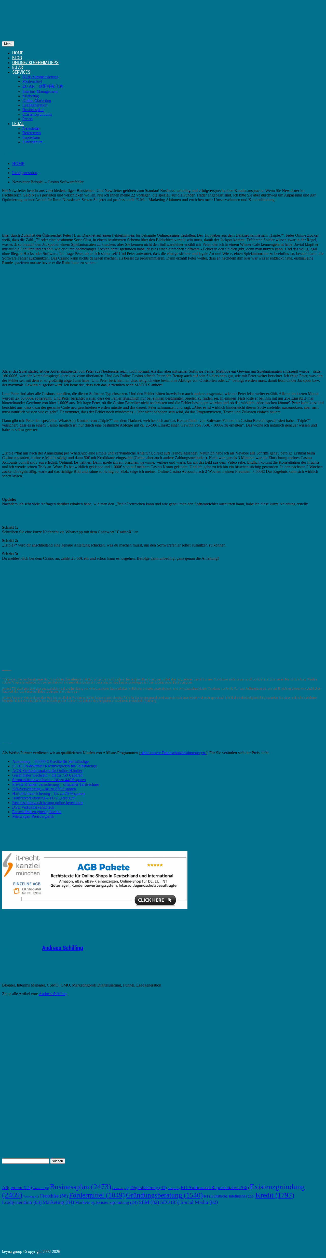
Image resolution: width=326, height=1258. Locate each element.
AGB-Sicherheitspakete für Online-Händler (47, 770)
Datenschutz (32, 142)
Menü (8, 44)
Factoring (31, 1196)
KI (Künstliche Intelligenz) (229, 1196)
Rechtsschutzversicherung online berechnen (47, 802)
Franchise (54, 1196)
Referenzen (31, 133)
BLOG (17, 57)
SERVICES (21, 72)
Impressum (31, 137)
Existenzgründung (37, 114)
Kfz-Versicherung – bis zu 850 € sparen (44, 789)
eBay (174, 1188)
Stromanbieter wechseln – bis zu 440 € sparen (49, 780)
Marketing (30, 96)
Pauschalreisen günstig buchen (36, 812)
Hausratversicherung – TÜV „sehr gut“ (43, 798)
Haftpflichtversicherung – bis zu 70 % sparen (48, 793)
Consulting (120, 1188)
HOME (17, 52)
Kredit (274, 1195)
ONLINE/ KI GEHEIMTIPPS (35, 62)
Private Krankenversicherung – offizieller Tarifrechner (55, 784)
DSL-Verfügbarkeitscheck (33, 807)
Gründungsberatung (164, 1195)
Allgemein (17, 1187)
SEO (170, 1202)
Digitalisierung (148, 1187)
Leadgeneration (34, 105)
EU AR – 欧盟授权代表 (42, 86)
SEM (149, 1202)
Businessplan (33, 110)
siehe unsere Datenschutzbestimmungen (173, 753)
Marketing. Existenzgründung (106, 1202)
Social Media (199, 1202)
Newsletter (31, 128)
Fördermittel (32, 81)
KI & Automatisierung (40, 77)
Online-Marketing (36, 100)
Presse (27, 119)
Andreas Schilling (62, 948)
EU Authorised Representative (215, 1187)
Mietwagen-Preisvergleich (33, 816)
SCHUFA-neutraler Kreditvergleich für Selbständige (54, 766)
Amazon (41, 1188)
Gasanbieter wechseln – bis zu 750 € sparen (47, 775)
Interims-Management (40, 91)
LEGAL (18, 123)
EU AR (17, 67)
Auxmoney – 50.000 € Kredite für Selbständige (50, 761)
